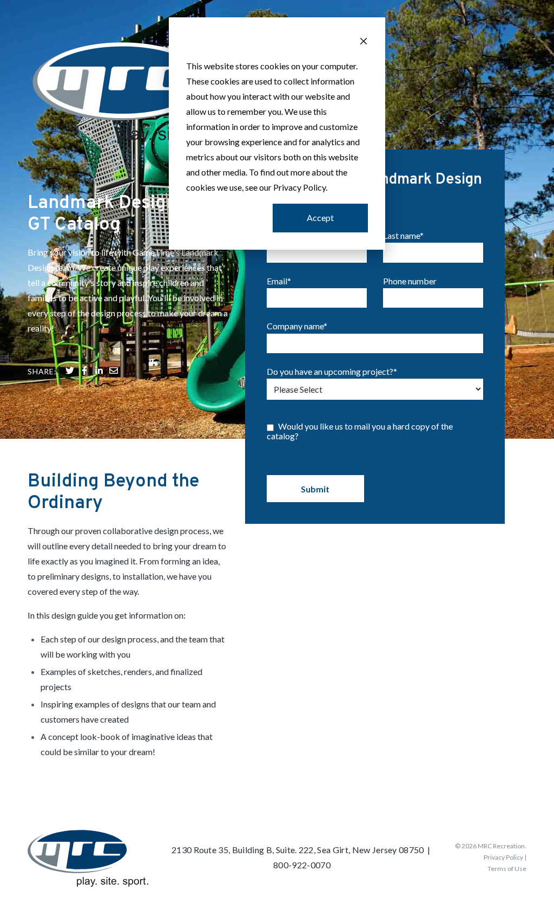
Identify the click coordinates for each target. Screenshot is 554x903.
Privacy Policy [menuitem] (503, 857)
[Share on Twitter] (69, 371)
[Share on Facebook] (84, 371)
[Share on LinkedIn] (99, 371)
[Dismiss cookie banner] (363, 42)
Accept (320, 217)
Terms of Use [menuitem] (506, 869)
